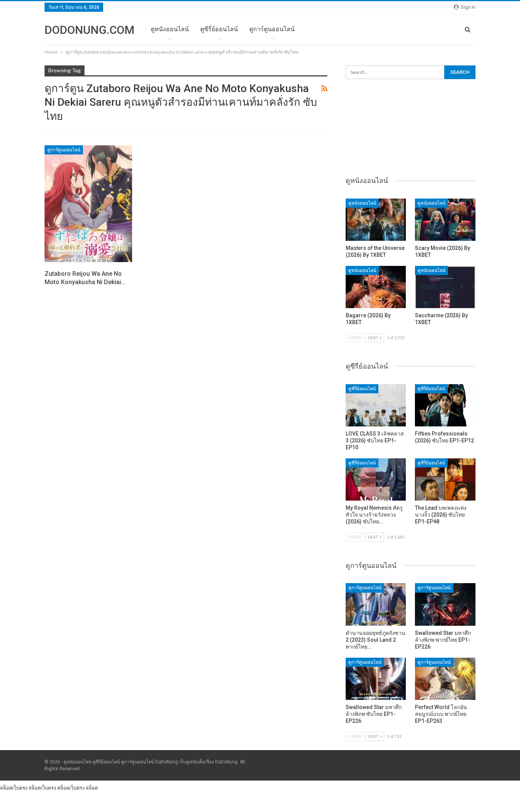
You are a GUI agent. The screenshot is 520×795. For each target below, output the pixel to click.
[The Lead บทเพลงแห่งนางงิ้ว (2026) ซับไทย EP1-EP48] (445, 479)
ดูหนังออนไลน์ (170, 29)
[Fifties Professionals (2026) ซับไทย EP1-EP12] (445, 405)
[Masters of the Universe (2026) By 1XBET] (376, 220)
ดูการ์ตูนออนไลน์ (272, 29)
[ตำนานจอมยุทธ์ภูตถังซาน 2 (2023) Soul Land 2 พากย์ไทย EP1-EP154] (376, 604)
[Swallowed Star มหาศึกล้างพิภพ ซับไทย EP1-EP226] (376, 679)
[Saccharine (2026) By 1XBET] (445, 287)
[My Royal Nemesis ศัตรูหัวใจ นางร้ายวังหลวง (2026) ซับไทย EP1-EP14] (376, 479)
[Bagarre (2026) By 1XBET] (376, 287)
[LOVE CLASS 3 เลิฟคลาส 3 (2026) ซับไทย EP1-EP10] (376, 405)
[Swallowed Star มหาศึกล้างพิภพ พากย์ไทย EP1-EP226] (445, 604)
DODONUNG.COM (89, 30)
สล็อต (92, 788)
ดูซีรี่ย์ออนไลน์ (219, 29)
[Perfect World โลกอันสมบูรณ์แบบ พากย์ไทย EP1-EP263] (445, 679)
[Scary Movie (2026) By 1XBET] (445, 220)
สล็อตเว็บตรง (13, 788)
